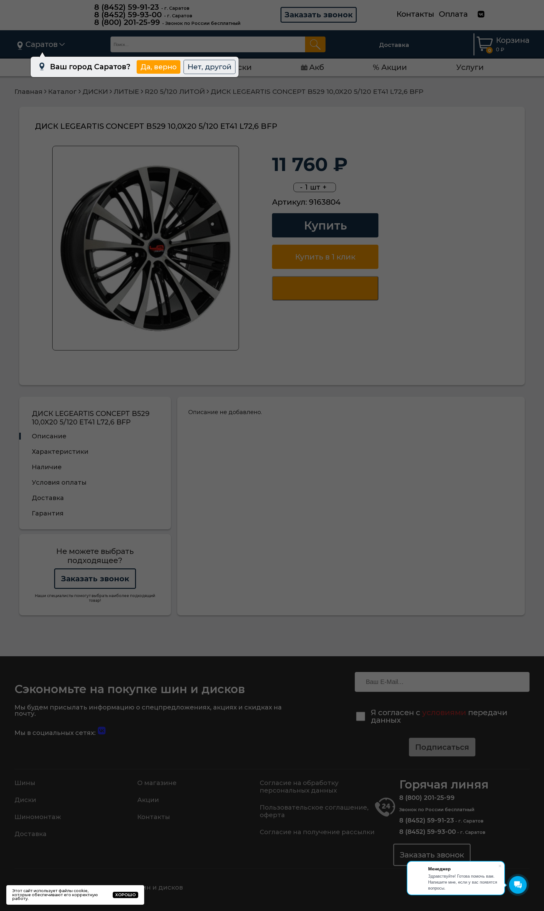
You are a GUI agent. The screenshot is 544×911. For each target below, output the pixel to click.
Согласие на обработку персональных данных (299, 786)
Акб (316, 67)
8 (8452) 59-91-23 (126, 7)
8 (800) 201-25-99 (127, 22)
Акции (148, 800)
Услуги (470, 67)
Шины (24, 783)
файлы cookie (73, 890)
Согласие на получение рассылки (317, 832)
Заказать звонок (319, 14)
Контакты (415, 14)
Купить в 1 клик (325, 256)
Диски (25, 800)
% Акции (390, 67)
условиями (444, 712)
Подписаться (442, 747)
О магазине (157, 783)
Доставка (394, 45)
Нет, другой (209, 66)
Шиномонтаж (37, 817)
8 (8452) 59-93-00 (128, 14)
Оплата (453, 14)
